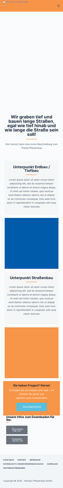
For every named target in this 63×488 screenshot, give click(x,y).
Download (52, 464)
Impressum (35, 460)
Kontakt (22, 460)
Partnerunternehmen (14, 468)
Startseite (8, 460)
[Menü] (58, 6)
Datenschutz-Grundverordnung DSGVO (23, 464)
